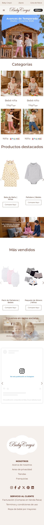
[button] (3, 10)
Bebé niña (11, 100)
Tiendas (22, 474)
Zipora (21, 3)
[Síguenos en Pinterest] (28, 488)
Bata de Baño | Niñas (10, 198)
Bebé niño (33, 100)
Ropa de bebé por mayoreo (22, 509)
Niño (27, 138)
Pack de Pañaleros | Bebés (10, 301)
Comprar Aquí (10, 205)
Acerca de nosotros (22, 465)
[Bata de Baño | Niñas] (10, 173)
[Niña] (11, 121)
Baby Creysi (7, 3)
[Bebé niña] (11, 83)
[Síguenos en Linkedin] (32, 488)
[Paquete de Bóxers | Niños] (33, 276)
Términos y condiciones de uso (22, 504)
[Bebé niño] (33, 83)
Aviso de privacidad (22, 469)
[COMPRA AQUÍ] (38, 10)
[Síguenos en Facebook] (15, 488)
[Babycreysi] (20, 10)
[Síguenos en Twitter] (23, 488)
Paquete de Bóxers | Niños (33, 301)
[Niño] (33, 121)
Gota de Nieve (36, 3)
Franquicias (22, 478)
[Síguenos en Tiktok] (19, 488)
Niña (5, 138)
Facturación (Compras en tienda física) (22, 500)
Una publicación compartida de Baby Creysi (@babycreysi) (22, 400)
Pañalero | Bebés (33, 197)
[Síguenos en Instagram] (11, 488)
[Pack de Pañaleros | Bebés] (10, 276)
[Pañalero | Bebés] (33, 173)
